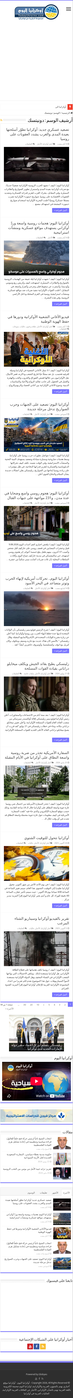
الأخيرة (66, 1192)
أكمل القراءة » (60, 210)
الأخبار (39, 144)
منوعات (16, 326)
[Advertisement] (36, 60)
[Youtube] (30, 1346)
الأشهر (55, 1192)
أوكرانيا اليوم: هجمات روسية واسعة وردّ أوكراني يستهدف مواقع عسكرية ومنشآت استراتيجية (38, 228)
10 (37, 1004)
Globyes (43, 1374)
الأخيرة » (9, 1008)
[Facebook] (36, 1346)
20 (31, 1004)
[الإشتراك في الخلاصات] (1, 120)
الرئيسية (66, 113)
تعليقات (43, 1192)
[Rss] (43, 1346)
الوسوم (31, 1192)
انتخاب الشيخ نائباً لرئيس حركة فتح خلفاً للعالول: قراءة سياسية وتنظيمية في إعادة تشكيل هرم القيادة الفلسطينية (28, 1141)
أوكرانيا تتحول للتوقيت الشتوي (46, 838)
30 (24, 1004)
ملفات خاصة (29, 673)
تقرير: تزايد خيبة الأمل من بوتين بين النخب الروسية (27, 1169)
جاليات (22, 326)
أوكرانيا (12, 1382)
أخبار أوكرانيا (48, 144)
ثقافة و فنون (31, 326)
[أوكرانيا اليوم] (36, 11)
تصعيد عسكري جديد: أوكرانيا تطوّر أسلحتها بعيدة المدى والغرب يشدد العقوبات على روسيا (37, 134)
